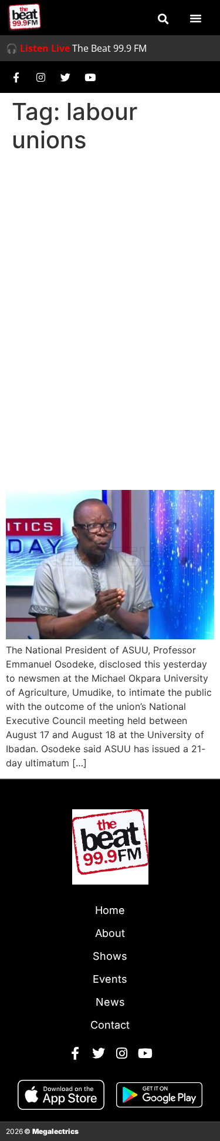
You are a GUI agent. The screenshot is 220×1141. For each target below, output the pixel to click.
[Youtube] (90, 77)
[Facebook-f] (16, 77)
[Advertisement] (110, 274)
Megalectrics (55, 1131)
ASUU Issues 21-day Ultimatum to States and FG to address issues (97, 434)
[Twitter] (65, 77)
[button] (163, 19)
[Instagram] (40, 77)
